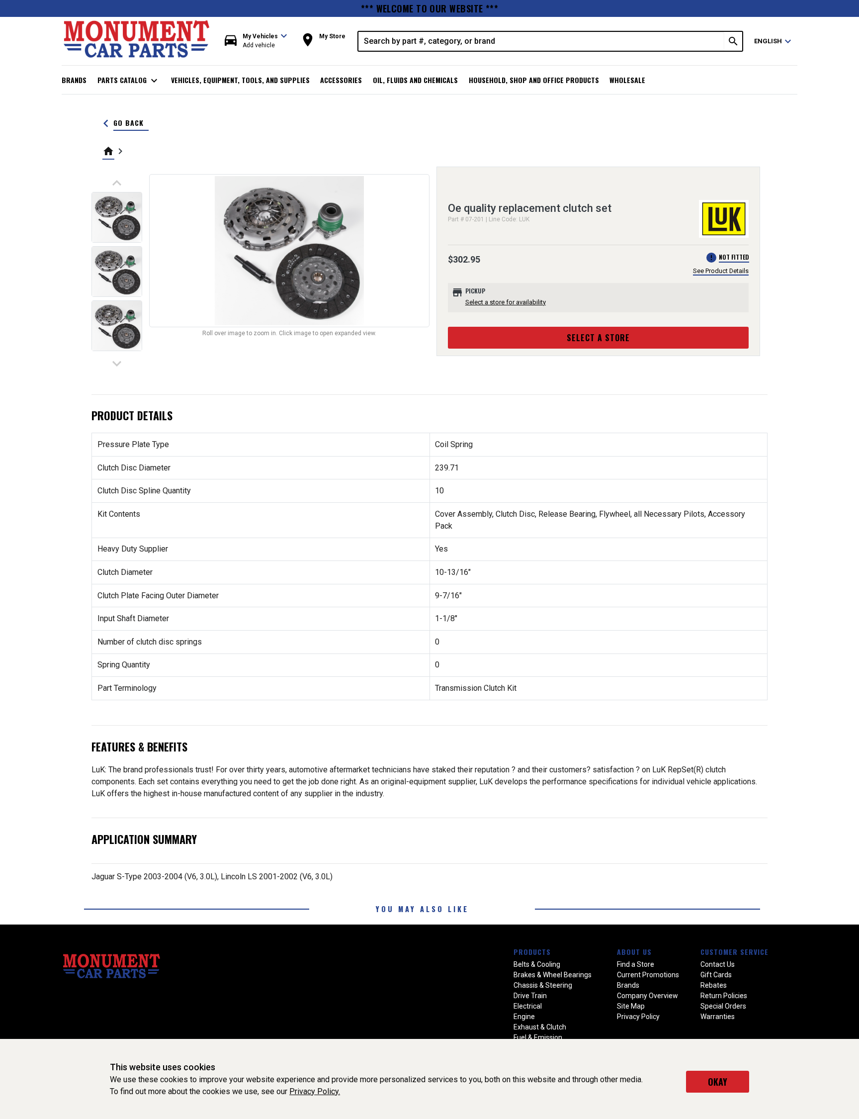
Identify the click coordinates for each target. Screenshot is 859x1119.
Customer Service (734, 951)
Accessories (341, 80)
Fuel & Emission (538, 1037)
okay (717, 1081)
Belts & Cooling (537, 964)
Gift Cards (716, 975)
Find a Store (635, 964)
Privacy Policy (638, 1017)
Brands (74, 80)
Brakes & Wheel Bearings (553, 975)
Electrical (528, 1006)
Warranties (717, 1017)
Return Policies (723, 996)
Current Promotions (648, 975)
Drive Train (530, 996)
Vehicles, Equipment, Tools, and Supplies (240, 80)
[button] (256, 41)
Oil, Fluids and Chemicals (415, 80)
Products (532, 951)
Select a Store (598, 338)
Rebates (713, 985)
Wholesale (627, 80)
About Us (634, 951)
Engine (524, 1017)
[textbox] (541, 41)
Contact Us (717, 964)
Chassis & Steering (543, 985)
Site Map (631, 1006)
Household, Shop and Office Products (534, 80)
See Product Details (721, 271)
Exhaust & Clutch (540, 1027)
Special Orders (723, 1006)
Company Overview (647, 996)
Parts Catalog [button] (129, 81)
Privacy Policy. (314, 1091)
